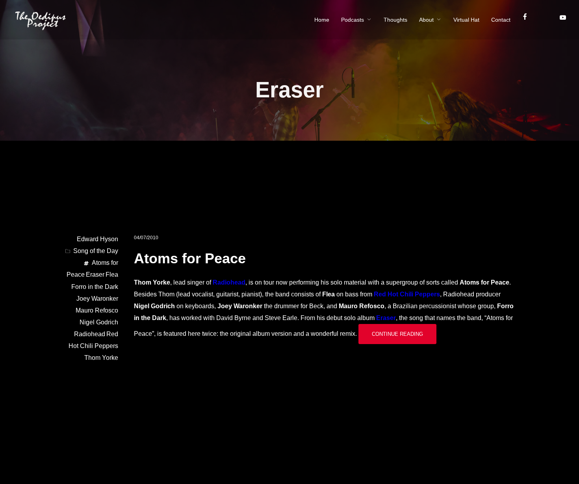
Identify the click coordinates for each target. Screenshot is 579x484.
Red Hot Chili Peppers (407, 294)
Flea (112, 274)
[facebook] (528, 19)
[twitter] (547, 19)
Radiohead (229, 282)
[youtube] (562, 20)
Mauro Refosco (97, 310)
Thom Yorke (101, 357)
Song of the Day (95, 251)
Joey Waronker (97, 298)
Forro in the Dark (94, 286)
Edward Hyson (97, 239)
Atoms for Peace (190, 258)
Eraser (386, 318)
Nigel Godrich (99, 322)
